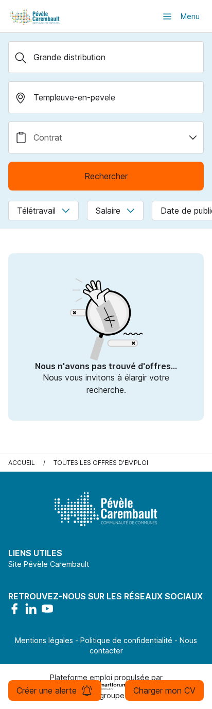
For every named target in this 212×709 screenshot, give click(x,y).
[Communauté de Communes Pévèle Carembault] (35, 16)
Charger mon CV (164, 690)
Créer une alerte (46, 690)
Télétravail (36, 210)
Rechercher (106, 176)
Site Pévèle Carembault (48, 564)
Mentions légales (44, 640)
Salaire (108, 210)
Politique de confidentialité (126, 640)
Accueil (21, 462)
